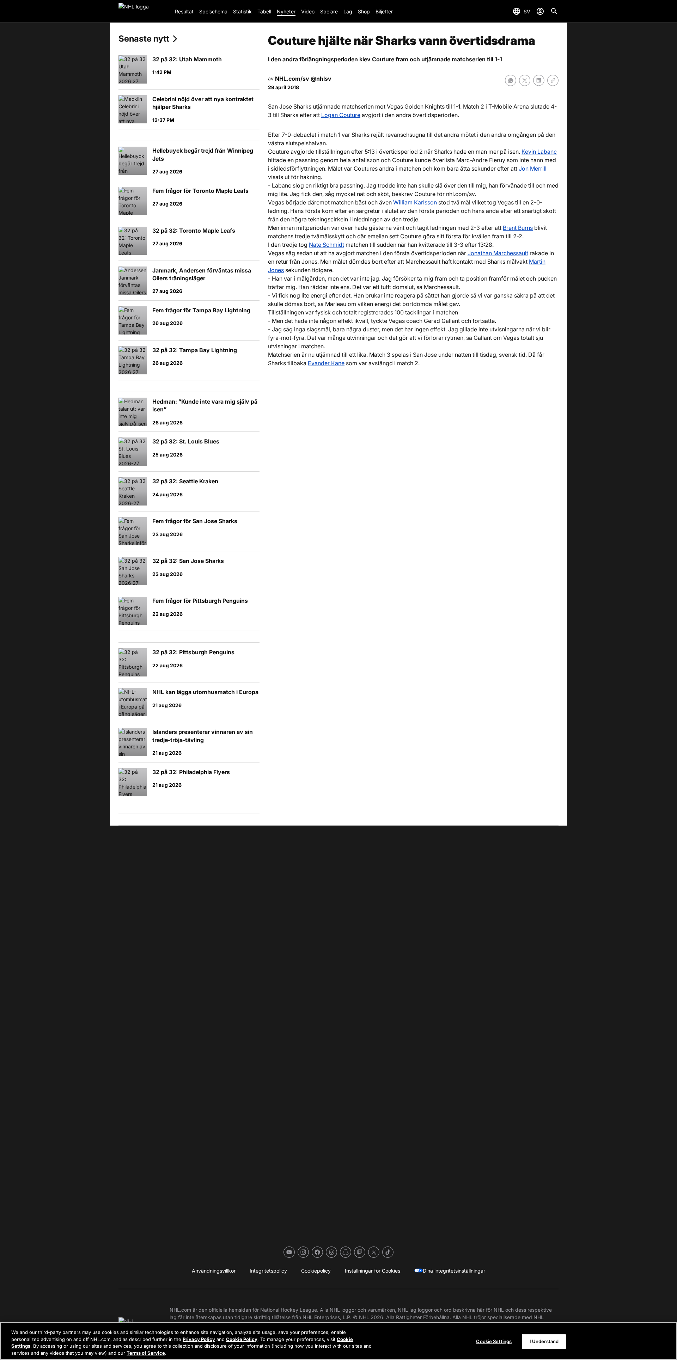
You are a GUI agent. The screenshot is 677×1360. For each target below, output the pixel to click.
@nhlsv (321, 78)
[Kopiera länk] (553, 80)
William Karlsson (415, 202)
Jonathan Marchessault (498, 253)
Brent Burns (518, 227)
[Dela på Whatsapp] (510, 80)
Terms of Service (146, 1352)
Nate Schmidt (326, 244)
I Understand (544, 1341)
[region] (338, 1341)
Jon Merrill (533, 168)
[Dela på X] (524, 80)
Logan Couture (340, 114)
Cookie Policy (241, 1339)
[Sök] (554, 11)
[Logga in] (540, 11)
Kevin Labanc (539, 151)
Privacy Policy (199, 1339)
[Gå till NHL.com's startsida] (143, 11)
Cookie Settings (494, 1341)
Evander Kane (326, 363)
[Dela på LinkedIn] (538, 80)
